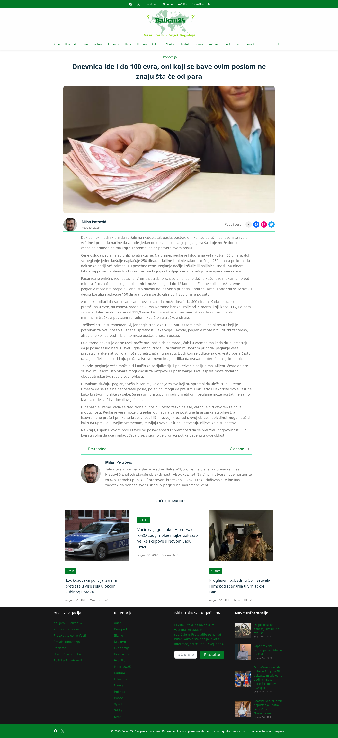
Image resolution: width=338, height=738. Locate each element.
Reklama (60, 648)
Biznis (118, 635)
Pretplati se (212, 654)
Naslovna (152, 4)
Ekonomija (169, 57)
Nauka (118, 685)
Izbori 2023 (122, 667)
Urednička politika (67, 654)
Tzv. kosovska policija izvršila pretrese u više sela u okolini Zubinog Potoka (91, 586)
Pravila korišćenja (67, 642)
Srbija (70, 570)
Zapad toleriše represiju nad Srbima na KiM (268, 650)
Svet (117, 717)
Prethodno (97, 448)
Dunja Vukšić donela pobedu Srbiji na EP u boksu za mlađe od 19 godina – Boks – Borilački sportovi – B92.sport (268, 677)
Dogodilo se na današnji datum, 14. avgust (267, 629)
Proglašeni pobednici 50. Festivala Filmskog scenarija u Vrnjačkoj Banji (239, 586)
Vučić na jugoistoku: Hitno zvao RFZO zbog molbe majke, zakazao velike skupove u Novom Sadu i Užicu (167, 538)
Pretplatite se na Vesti (70, 635)
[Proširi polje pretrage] (277, 44)
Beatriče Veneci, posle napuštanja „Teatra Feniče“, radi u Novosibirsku (268, 707)
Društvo (120, 642)
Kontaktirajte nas (66, 629)
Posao (118, 698)
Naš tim (182, 4)
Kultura (215, 570)
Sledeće (237, 448)
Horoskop (121, 654)
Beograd (120, 629)
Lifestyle (120, 679)
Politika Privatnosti (68, 660)
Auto (117, 623)
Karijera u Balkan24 (68, 623)
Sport (118, 704)
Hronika (120, 660)
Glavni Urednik (201, 4)
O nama (168, 4)
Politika (143, 520)
